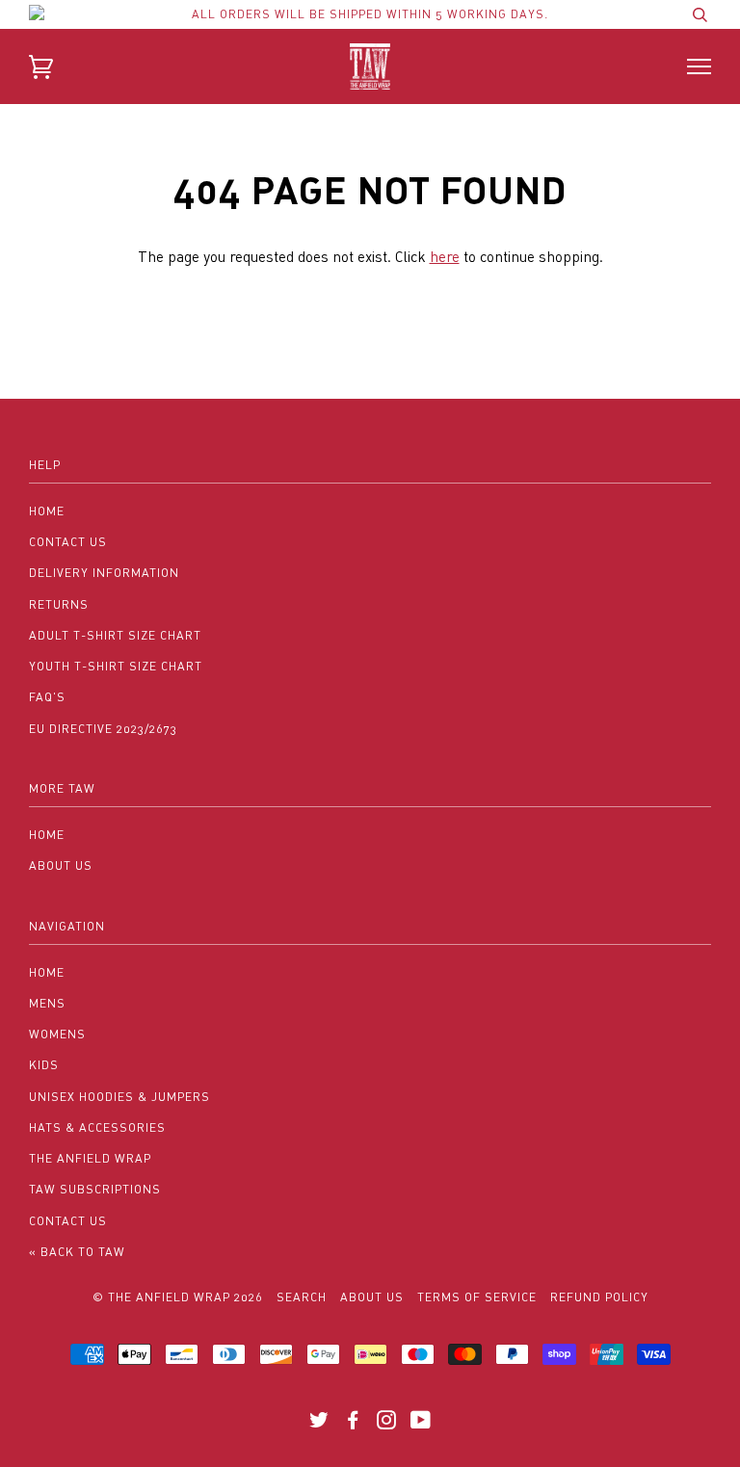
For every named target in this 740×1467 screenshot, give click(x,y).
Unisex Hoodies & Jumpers (119, 1096)
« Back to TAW (77, 1251)
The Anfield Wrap (90, 1158)
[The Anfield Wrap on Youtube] (421, 1423)
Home (47, 511)
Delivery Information (104, 572)
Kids (44, 1065)
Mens (47, 1003)
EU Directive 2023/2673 (103, 728)
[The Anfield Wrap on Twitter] (319, 1423)
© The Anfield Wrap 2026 (177, 1297)
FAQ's (47, 697)
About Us (60, 865)
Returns (59, 604)
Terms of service (477, 1297)
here (445, 256)
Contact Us (68, 542)
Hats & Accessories (97, 1127)
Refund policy (599, 1297)
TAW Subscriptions (95, 1189)
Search (302, 1297)
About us (372, 1297)
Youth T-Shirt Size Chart (115, 666)
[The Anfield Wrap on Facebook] (353, 1423)
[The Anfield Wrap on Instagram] (387, 1423)
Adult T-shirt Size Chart (115, 635)
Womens (57, 1034)
